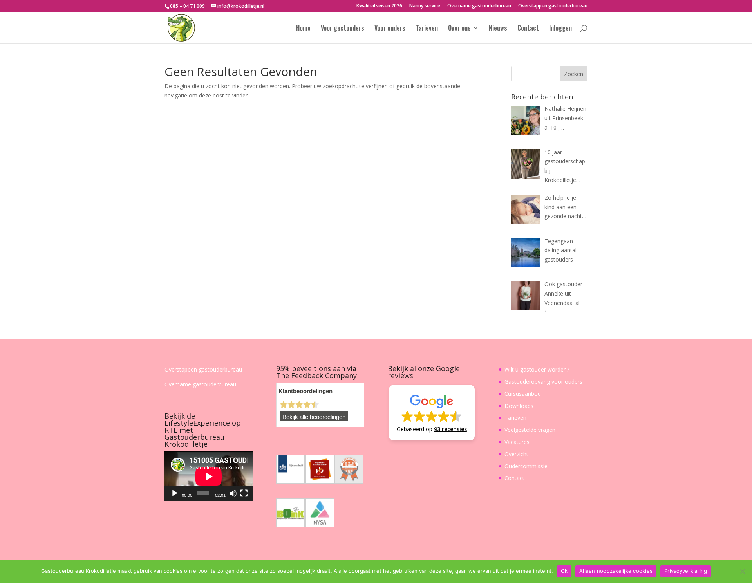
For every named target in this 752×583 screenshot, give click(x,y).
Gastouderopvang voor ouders (543, 381)
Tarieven (427, 28)
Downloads (518, 406)
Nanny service (424, 6)
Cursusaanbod (522, 393)
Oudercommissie (526, 466)
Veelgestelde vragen (529, 429)
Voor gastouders (342, 28)
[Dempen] (233, 493)
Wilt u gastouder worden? (536, 369)
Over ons (459, 28)
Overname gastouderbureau (479, 6)
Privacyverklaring (685, 571)
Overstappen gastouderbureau (553, 6)
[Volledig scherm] (244, 493)
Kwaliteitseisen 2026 (379, 6)
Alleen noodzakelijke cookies (616, 571)
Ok (564, 571)
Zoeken (573, 74)
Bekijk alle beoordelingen (313, 417)
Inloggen (560, 28)
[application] (208, 476)
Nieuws (498, 28)
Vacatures (517, 442)
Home (303, 28)
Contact (528, 28)
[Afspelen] (175, 493)
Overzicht (516, 454)
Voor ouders (389, 28)
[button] (432, 412)
